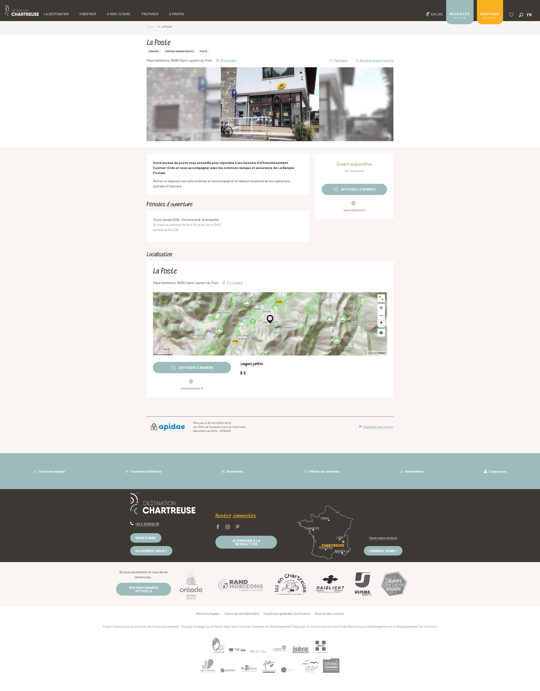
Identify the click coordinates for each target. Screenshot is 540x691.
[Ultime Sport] (363, 584)
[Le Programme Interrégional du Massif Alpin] (237, 650)
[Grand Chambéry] (331, 665)
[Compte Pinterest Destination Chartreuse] (237, 527)
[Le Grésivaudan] (227, 670)
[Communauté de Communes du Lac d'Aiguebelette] (289, 670)
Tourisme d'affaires (145, 471)
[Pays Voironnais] (248, 669)
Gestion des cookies (329, 613)
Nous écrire (145, 538)
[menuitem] (21, 10)
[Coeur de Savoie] (310, 666)
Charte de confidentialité (241, 613)
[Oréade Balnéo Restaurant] (191, 584)
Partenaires (414, 471)
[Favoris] (512, 14)
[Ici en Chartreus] (290, 584)
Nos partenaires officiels (143, 589)
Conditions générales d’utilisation (287, 613)
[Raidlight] (330, 584)
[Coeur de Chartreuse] (207, 666)
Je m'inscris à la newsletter (246, 542)
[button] (521, 15)
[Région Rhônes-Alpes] (279, 648)
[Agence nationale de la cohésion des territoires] (258, 651)
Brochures (234, 471)
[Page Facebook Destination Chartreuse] (217, 527)
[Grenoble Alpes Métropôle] (268, 666)
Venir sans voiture (383, 538)
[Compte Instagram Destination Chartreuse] (227, 527)
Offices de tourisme (323, 471)
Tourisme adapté (51, 471)
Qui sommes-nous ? (151, 551)
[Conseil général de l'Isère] (300, 650)
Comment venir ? (383, 551)
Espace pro (497, 471)
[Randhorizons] (240, 584)
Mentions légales (208, 613)
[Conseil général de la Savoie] (320, 647)
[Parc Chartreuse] (218, 645)
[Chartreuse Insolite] (394, 584)
